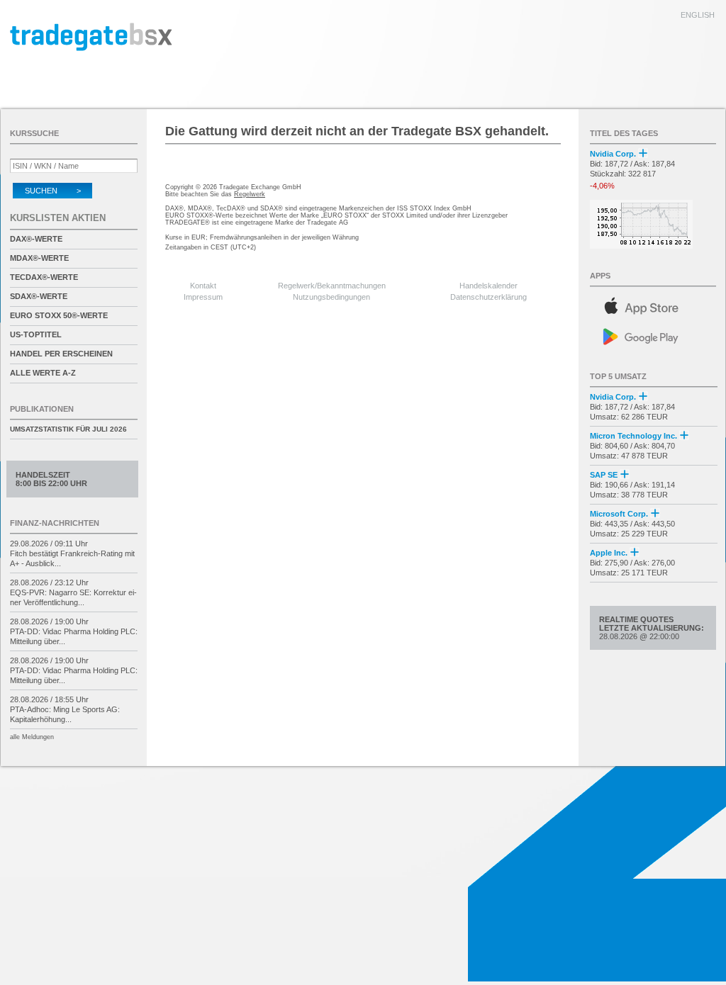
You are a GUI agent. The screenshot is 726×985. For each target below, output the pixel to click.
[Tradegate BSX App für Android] (653, 335)
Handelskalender (488, 285)
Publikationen (42, 409)
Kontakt (203, 285)
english (698, 15)
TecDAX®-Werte (44, 277)
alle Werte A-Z (43, 372)
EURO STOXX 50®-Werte (59, 315)
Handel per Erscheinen (61, 353)
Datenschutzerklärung (488, 297)
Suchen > (53, 190)
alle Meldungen (32, 737)
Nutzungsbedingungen (331, 297)
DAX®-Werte (36, 239)
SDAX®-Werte (38, 296)
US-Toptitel (36, 334)
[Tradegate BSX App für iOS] (653, 303)
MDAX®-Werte (39, 258)
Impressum (203, 297)
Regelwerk (249, 194)
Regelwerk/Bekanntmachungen (332, 285)
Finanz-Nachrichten (54, 523)
